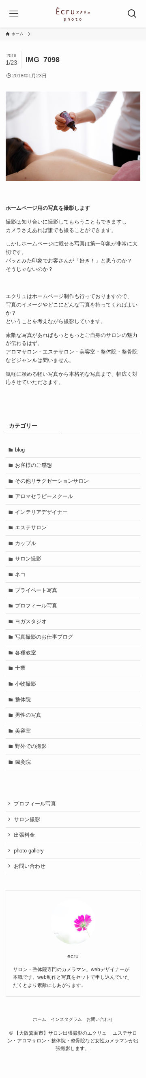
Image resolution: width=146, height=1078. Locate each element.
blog (20, 450)
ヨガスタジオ (31, 621)
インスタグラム (66, 1019)
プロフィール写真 (36, 606)
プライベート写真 (36, 590)
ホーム (39, 1019)
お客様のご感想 (33, 465)
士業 (20, 668)
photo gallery (29, 851)
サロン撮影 (28, 559)
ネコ (20, 574)
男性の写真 (28, 715)
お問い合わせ (29, 866)
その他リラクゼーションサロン (52, 481)
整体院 (23, 700)
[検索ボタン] (132, 14)
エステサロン (31, 527)
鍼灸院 (23, 762)
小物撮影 (25, 684)
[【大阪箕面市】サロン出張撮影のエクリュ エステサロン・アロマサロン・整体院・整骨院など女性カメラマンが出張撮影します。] (73, 14)
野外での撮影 (31, 746)
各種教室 (25, 653)
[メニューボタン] (14, 14)
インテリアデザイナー (41, 512)
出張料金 (24, 835)
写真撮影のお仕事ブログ (44, 637)
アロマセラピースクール (44, 496)
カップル (25, 543)
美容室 (23, 731)
